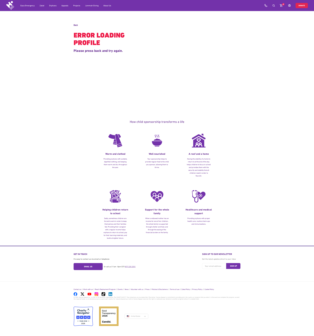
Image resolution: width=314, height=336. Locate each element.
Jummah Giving (91, 5)
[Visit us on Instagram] (96, 294)
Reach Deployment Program (105, 289)
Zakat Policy (185, 289)
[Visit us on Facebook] (75, 294)
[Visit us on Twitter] (82, 294)
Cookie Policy (209, 289)
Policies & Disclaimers (160, 289)
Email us (88, 266)
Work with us (88, 289)
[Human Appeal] (10, 5)
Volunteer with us (137, 289)
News (127, 289)
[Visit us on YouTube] (89, 294)
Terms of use (174, 289)
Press (147, 289)
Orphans (53, 5)
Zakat (42, 5)
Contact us (77, 289)
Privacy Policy (197, 289)
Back (76, 25)
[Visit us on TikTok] (103, 294)
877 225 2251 (130, 267)
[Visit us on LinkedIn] (110, 294)
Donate (302, 5)
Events (120, 289)
